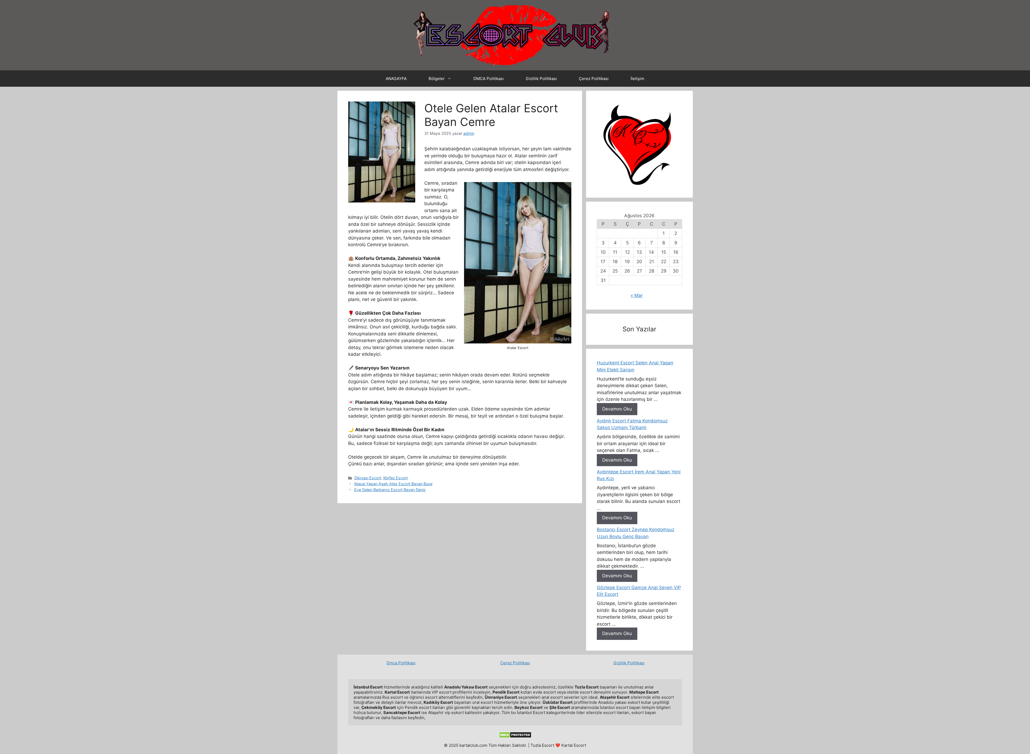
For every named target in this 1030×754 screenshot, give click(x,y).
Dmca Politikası (401, 662)
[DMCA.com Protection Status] (515, 736)
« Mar (637, 295)
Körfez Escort (395, 478)
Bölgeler (437, 78)
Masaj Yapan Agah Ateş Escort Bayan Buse (393, 483)
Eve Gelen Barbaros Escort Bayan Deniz (390, 489)
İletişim (637, 78)
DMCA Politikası (488, 78)
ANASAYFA (396, 78)
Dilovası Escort (367, 478)
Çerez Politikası (594, 78)
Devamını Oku (617, 409)
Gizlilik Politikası (541, 78)
